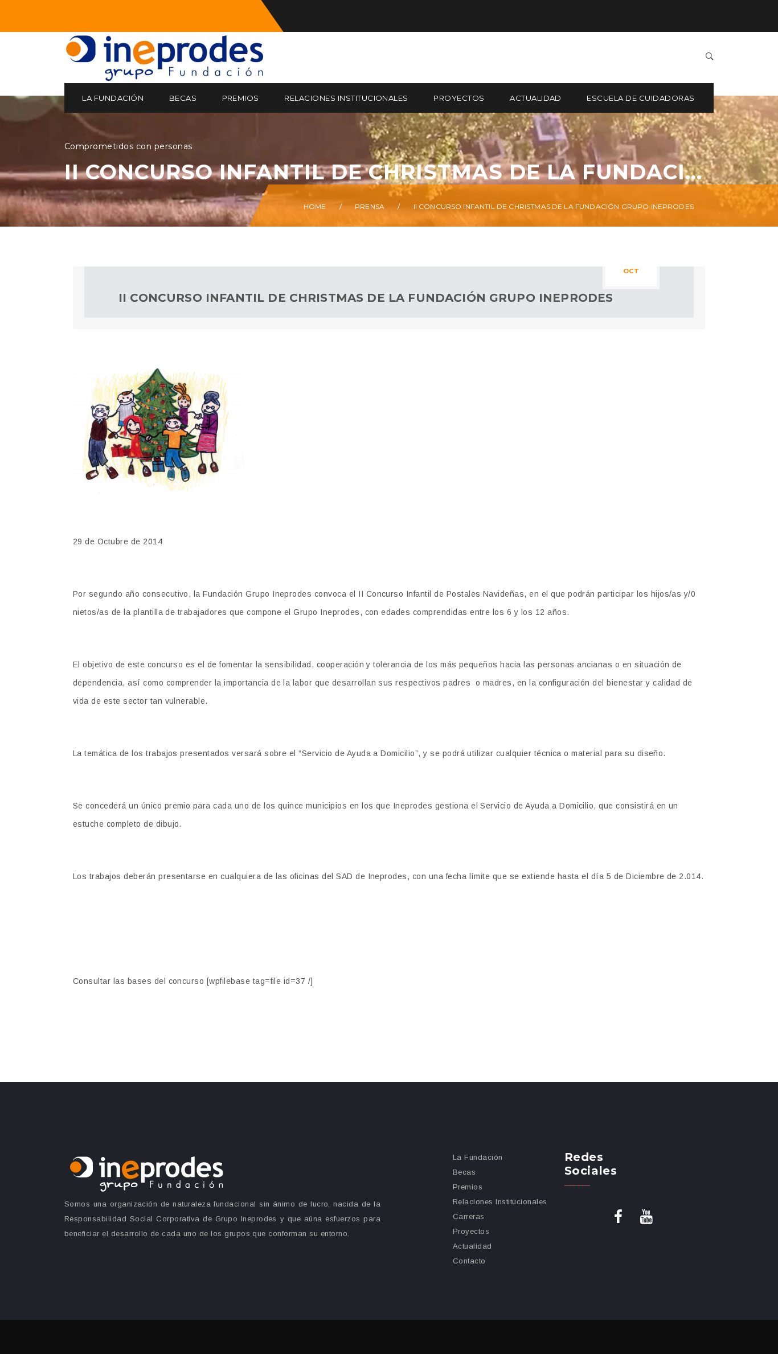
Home (315, 206)
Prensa (369, 206)
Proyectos (458, 97)
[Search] (710, 57)
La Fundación (113, 97)
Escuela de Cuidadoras (640, 97)
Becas (182, 97)
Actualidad (536, 97)
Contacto (469, 1261)
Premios (240, 97)
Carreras (469, 1216)
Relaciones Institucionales (346, 97)
